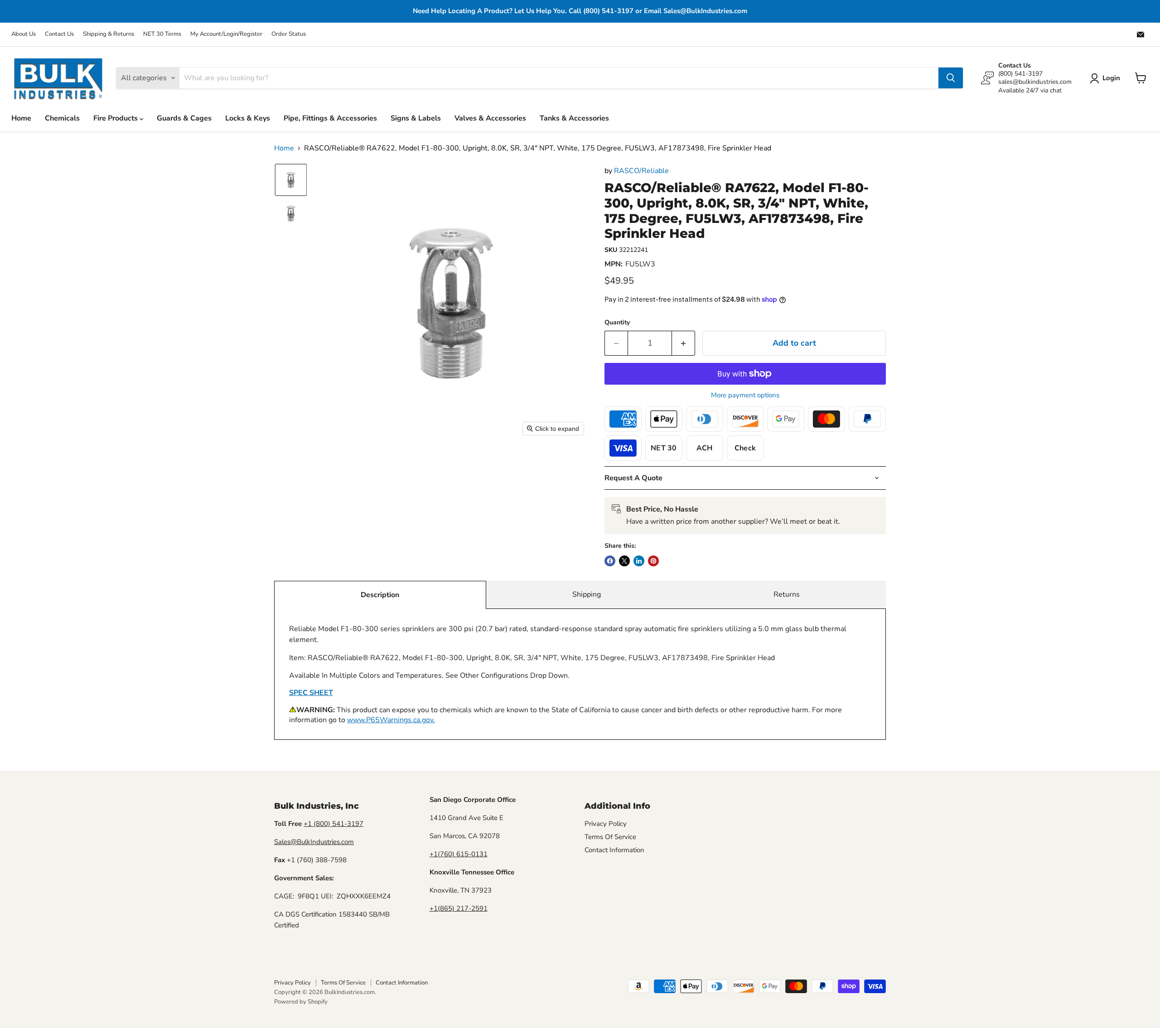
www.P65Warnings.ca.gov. (391, 720)
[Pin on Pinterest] (653, 560)
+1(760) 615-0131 (459, 854)
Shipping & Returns (108, 34)
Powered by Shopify (301, 1002)
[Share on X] (624, 560)
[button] (1107, 78)
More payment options (745, 395)
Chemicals (62, 118)
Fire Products (116, 118)
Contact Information (614, 849)
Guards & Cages (184, 118)
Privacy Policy (606, 823)
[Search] (950, 78)
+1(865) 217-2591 (459, 908)
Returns (786, 594)
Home (21, 118)
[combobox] (558, 78)
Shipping (586, 594)
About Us (23, 34)
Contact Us (59, 34)
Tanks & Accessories (574, 118)
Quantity (617, 322)
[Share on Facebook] (609, 560)
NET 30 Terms (162, 34)
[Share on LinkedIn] (638, 560)
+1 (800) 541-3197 (333, 823)
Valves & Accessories (490, 118)
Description (380, 595)
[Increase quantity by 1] (683, 343)
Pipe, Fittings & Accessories (330, 118)
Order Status (288, 34)
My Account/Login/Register (226, 34)
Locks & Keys (247, 118)
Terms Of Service (610, 836)
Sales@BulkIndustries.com (314, 841)
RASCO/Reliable (641, 171)
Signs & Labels (416, 118)
